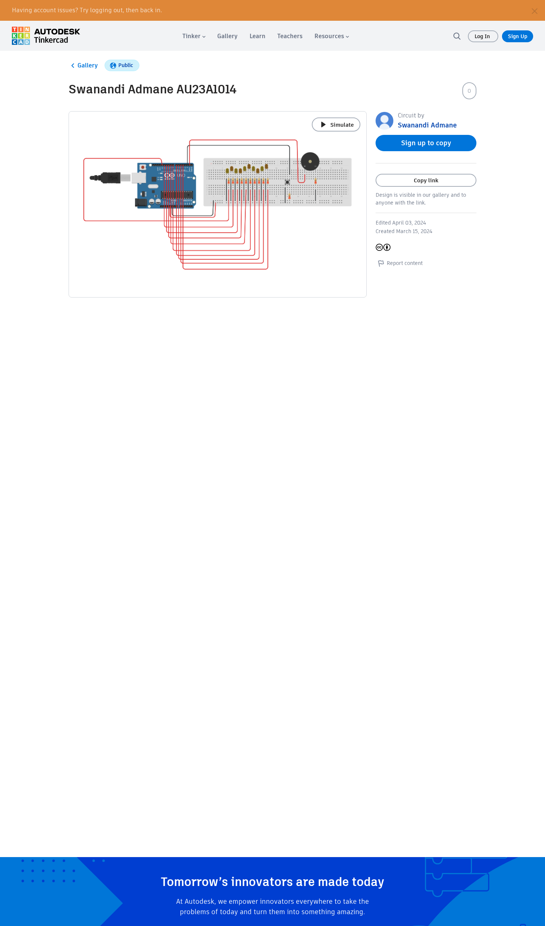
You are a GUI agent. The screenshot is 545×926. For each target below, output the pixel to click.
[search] (456, 36)
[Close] (534, 10)
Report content (405, 263)
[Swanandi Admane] (384, 120)
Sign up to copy (426, 142)
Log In (483, 36)
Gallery (87, 65)
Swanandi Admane (427, 125)
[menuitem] (194, 36)
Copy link (426, 180)
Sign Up (517, 36)
